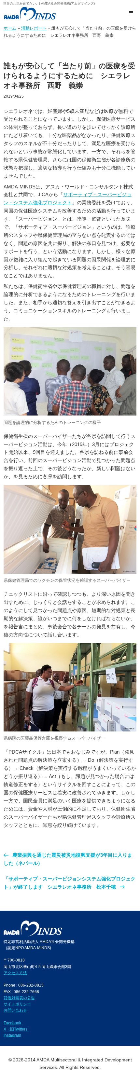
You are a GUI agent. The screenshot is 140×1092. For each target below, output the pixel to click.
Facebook (12, 1023)
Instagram (12, 1035)
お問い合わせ (15, 1010)
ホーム (10, 28)
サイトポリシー (17, 1004)
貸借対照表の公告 (19, 998)
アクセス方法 (15, 973)
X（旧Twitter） (16, 1029)
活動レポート (34, 28)
